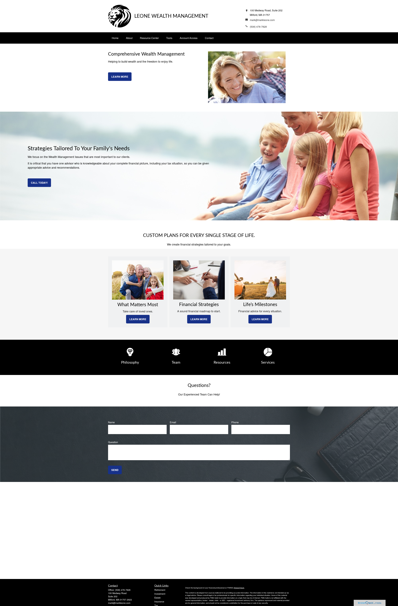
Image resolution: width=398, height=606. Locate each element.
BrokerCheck (239, 587)
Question (113, 442)
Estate (157, 597)
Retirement (159, 589)
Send (114, 470)
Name (111, 422)
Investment (159, 593)
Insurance (159, 601)
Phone (235, 422)
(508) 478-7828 (122, 589)
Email (173, 422)
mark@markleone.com (119, 602)
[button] (115, 38)
